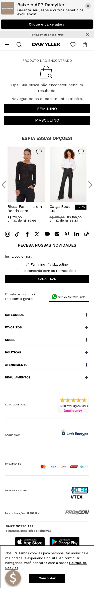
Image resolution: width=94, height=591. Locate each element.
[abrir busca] (19, 44)
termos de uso (67, 271)
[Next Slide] (90, 184)
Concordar (47, 578)
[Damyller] (46, 44)
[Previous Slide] (4, 184)
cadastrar (47, 279)
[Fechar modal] (88, 6)
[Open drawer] (7, 45)
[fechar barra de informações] (87, 34)
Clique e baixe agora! (47, 24)
